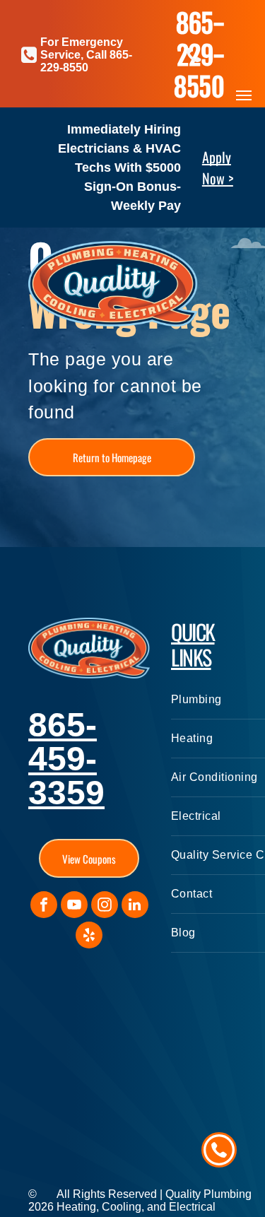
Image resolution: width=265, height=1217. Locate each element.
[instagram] (104, 906)
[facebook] (43, 906)
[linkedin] (135, 906)
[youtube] (74, 906)
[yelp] (89, 937)
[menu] (244, 95)
